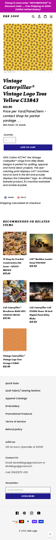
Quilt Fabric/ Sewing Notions (23, 390)
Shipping (5, 203)
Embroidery (12, 406)
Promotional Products (18, 413)
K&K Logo (11, 16)
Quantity (8, 134)
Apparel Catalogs (16, 398)
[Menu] (51, 16)
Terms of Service (15, 421)
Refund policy (13, 429)
